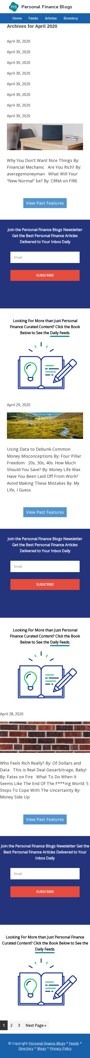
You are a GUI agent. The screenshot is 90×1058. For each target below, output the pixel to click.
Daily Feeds (59, 332)
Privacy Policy (61, 1048)
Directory (25, 1048)
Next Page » (36, 1026)
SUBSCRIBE (45, 275)
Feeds (74, 1043)
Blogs (41, 1048)
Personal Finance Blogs (47, 1043)
